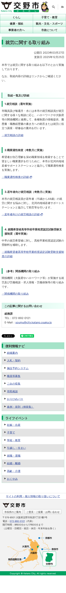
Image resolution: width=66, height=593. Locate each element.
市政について (49, 30)
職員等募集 (13, 376)
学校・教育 (13, 440)
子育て (11, 432)
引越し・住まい (16, 448)
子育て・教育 (49, 17)
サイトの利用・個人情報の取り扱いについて (33, 496)
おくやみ (12, 479)
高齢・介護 (13, 471)
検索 (53, 7)
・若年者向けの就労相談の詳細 (21, 214)
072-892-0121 (17, 521)
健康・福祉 (16, 23)
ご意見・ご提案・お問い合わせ (43, 511)
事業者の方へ (16, 30)
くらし (17, 17)
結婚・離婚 (13, 463)
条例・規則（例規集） (20, 406)
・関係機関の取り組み (15, 293)
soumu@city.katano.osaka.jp (33, 322)
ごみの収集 (13, 383)
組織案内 (12, 353)
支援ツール (62, 7)
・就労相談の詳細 (12, 135)
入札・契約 (13, 360)
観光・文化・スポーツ (49, 23)
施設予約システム (18, 368)
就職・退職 (13, 455)
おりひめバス (15, 399)
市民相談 (12, 391)
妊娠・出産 (13, 425)
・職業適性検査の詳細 (15, 177)
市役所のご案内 (12, 511)
